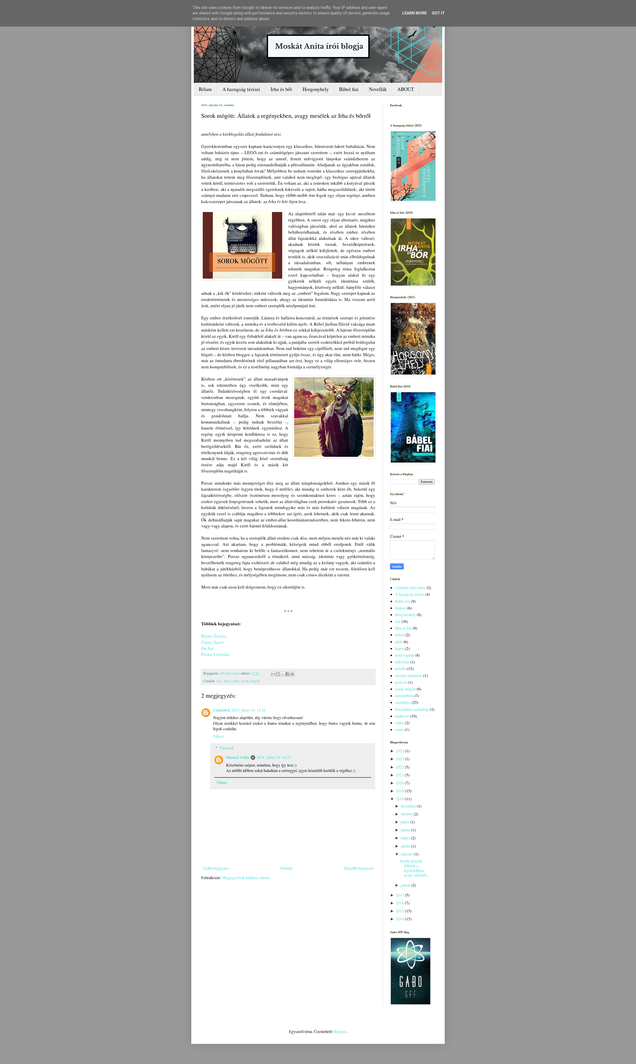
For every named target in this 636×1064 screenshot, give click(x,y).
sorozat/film (404, 695)
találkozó (402, 716)
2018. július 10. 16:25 (274, 757)
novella (400, 668)
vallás (399, 722)
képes (399, 648)
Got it (438, 13)
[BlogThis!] (278, 674)
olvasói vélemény (408, 675)
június (406, 829)
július (405, 821)
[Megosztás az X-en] (282, 674)
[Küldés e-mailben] (273, 674)
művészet (402, 661)
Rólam (205, 89)
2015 (400, 910)
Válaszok (226, 747)
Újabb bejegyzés (215, 868)
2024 (400, 750)
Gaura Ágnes (213, 642)
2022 (400, 766)
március (407, 853)
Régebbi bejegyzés (359, 868)
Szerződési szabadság (412, 709)
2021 (400, 774)
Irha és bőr (281, 89)
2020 (400, 782)
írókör (399, 634)
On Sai (207, 648)
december (409, 806)
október (407, 813)
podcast (401, 682)
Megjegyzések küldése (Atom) (246, 877)
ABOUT (405, 89)
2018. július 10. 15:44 (248, 710)
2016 (400, 902)
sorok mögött (250, 681)
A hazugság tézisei (241, 89)
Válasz (218, 736)
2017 (400, 894)
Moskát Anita (237, 757)
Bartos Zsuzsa (213, 636)
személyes (403, 702)
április (406, 846)
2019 (400, 790)
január (406, 885)
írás (219, 681)
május (406, 837)
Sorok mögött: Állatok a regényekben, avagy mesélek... (415, 868)
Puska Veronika (215, 654)
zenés (399, 729)
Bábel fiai (348, 89)
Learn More (414, 13)
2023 (400, 758)
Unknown (221, 710)
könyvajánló (404, 655)
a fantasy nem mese (410, 587)
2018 (400, 798)
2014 (400, 918)
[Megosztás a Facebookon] (287, 674)
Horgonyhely (316, 89)
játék (398, 641)
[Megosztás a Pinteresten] (292, 674)
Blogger (340, 1031)
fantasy (400, 607)
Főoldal (286, 868)
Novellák (378, 89)
